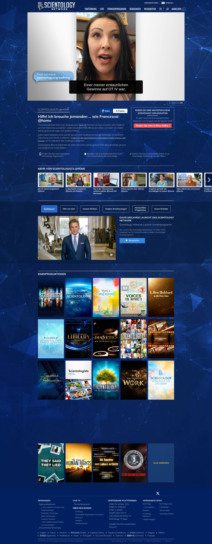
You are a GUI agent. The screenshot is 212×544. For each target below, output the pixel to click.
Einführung (79, 513)
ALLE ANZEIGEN (161, 463)
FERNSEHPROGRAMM (116, 9)
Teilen (107, 111)
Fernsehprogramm (82, 505)
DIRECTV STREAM (117, 508)
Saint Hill (82, 125)
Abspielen (134, 240)
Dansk (53, 542)
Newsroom (79, 519)
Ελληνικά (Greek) (78, 542)
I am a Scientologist (48, 526)
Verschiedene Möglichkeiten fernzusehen (89, 516)
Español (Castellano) (117, 542)
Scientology (147, 505)
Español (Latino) (97, 542)
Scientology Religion (166, 515)
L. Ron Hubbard (148, 509)
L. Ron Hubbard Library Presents (52, 523)
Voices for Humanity (48, 520)
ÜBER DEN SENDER (82, 509)
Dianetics (146, 512)
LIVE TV (76, 502)
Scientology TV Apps (118, 520)
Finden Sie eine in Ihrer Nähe (152, 125)
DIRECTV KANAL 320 (119, 505)
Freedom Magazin (149, 521)
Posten (121, 111)
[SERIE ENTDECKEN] (51, 297)
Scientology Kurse (165, 505)
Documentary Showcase (50, 529)
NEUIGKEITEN (150, 9)
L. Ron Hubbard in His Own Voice (52, 509)
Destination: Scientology (49, 514)
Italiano (161, 542)
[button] (3, 179)
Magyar (151, 542)
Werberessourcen (81, 525)
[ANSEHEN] (51, 338)
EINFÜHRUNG (91, 9)
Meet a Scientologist (48, 517)
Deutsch (63, 542)
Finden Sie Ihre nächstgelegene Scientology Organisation (55, 155)
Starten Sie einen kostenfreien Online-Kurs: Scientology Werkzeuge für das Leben (151, 155)
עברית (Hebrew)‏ (137, 542)
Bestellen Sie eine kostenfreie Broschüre (104, 155)
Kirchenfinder (164, 509)
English (43, 542)
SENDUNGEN (135, 9)
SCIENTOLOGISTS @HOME (53, 109)
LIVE (102, 9)
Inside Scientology (47, 511)
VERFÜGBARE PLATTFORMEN (122, 502)
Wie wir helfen (164, 512)
